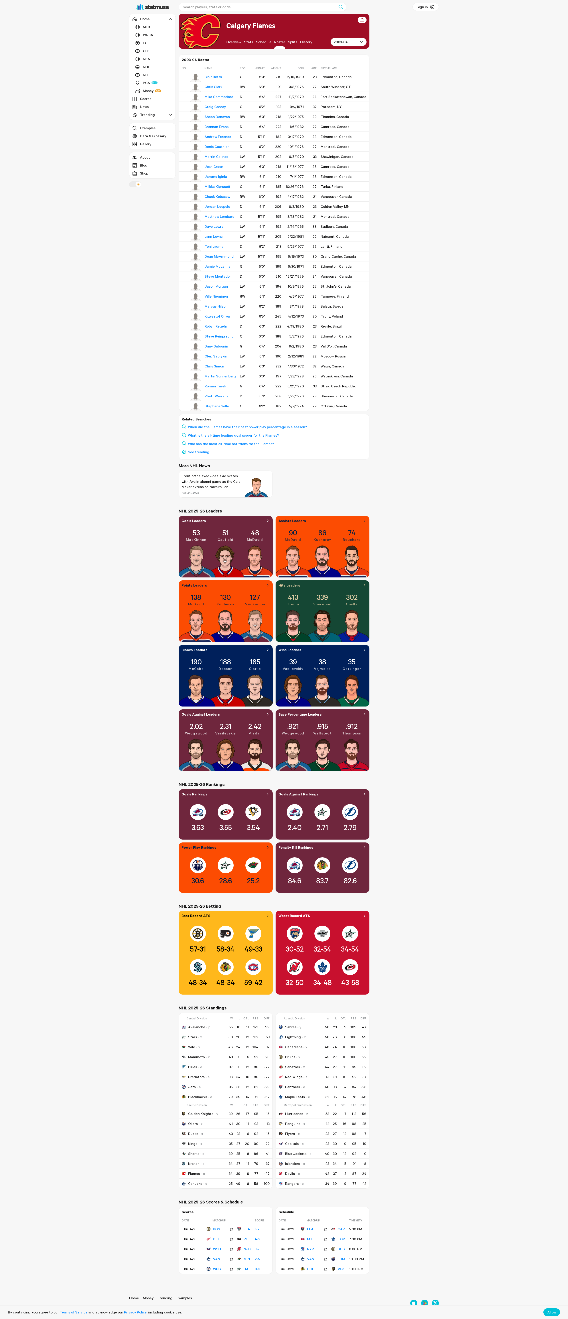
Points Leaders (194, 585)
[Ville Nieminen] (196, 297)
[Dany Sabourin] (196, 347)
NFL (146, 74)
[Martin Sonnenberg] (196, 377)
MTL (310, 1239)
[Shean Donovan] (196, 118)
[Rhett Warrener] (196, 397)
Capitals (292, 1143)
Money (148, 90)
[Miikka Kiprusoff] (196, 188)
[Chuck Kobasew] (196, 198)
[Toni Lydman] (196, 247)
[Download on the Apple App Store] (413, 1303)
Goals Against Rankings (298, 794)
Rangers (292, 1183)
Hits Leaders (289, 585)
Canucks (195, 1183)
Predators (196, 1076)
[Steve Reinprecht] (196, 337)
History (306, 41)
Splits (292, 41)
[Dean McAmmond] (196, 257)
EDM (341, 1258)
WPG (217, 1268)
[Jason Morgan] (196, 287)
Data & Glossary (153, 135)
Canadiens (293, 1046)
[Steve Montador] (196, 277)
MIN (247, 1258)
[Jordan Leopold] (196, 208)
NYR (310, 1248)
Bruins (290, 1056)
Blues (192, 1066)
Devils (290, 1173)
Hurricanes (294, 1113)
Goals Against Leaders (200, 714)
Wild (191, 1046)
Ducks (193, 1133)
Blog (143, 165)
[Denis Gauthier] (196, 148)
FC (145, 42)
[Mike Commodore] (196, 98)
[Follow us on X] (435, 1303)
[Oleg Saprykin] (196, 357)
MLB (146, 26)
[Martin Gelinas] (196, 158)
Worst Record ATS (294, 915)
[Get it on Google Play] (424, 1303)
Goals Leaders (193, 520)
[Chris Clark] (196, 88)
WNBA (148, 34)
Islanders (292, 1163)
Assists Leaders (292, 520)
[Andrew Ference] (196, 138)
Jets (192, 1086)
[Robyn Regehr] (196, 327)
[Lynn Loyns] (196, 237)
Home (134, 1297)
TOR (341, 1239)
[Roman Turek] (196, 387)
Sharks (193, 1153)
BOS (216, 1229)
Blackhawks (197, 1096)
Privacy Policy (135, 1312)
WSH (217, 1248)
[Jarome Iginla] (196, 178)
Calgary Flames (250, 25)
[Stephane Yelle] (196, 407)
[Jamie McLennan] (196, 267)
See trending (198, 451)
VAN (216, 1258)
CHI (310, 1268)
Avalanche (196, 1027)
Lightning (293, 1036)
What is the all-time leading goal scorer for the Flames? (233, 435)
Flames (194, 1173)
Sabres (290, 1027)
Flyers (290, 1133)
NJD (247, 1248)
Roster (279, 41)
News (144, 106)
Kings (192, 1143)
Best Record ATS (195, 915)
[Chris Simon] (196, 367)
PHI (246, 1239)
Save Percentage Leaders (300, 714)
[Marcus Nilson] (196, 307)
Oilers (193, 1123)
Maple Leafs (295, 1096)
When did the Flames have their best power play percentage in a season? (247, 426)
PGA (146, 82)
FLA (247, 1229)
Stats (248, 41)
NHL (146, 66)
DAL (247, 1268)
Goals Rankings (194, 794)
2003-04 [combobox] (341, 41)
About (145, 157)
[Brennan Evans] (196, 128)
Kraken (193, 1163)
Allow (551, 1312)
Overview (233, 41)
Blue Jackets (295, 1153)
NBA (146, 58)
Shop (144, 173)
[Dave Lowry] (196, 228)
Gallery (145, 143)
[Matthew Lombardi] (196, 218)
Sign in (422, 6)
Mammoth (196, 1056)
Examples (148, 128)
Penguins (292, 1123)
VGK (341, 1268)
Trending (165, 1297)
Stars (192, 1036)
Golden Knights (200, 1113)
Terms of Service (73, 1312)
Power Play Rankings (198, 847)
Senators (292, 1066)
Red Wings (293, 1076)
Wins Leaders (289, 649)
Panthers (292, 1086)
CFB (146, 50)
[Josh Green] (196, 168)
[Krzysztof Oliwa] (196, 317)
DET (216, 1239)
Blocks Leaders (194, 649)
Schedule (263, 41)
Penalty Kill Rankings (295, 847)
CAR (341, 1229)
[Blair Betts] (196, 78)
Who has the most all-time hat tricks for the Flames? (231, 443)
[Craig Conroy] (196, 108)
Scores (145, 98)
